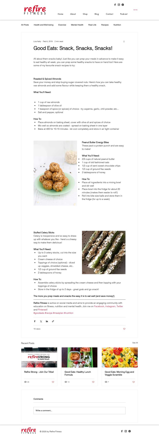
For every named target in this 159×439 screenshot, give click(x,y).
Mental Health (77, 25)
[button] (135, 9)
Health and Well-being (43, 25)
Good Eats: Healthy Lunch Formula (78, 373)
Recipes (105, 25)
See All (135, 343)
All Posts (25, 25)
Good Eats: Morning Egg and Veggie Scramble (119, 373)
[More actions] (123, 41)
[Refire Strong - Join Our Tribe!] (39, 357)
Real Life (92, 25)
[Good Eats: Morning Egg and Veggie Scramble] (120, 357)
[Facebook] (115, 4)
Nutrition (117, 25)
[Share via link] (53, 321)
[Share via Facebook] (35, 321)
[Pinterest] (122, 4)
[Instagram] (118, 4)
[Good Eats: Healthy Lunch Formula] (80, 357)
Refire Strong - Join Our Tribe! (39, 371)
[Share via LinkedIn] (47, 321)
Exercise (62, 25)
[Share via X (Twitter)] (41, 321)
